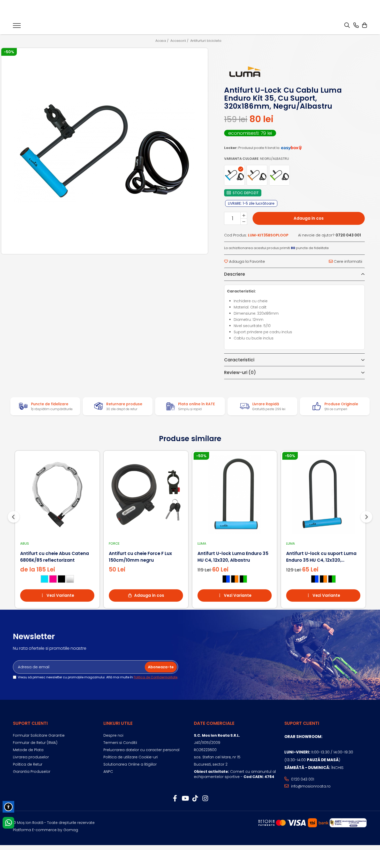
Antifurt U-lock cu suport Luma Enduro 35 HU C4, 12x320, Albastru (321, 556)
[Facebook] (174, 798)
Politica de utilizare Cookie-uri (130, 757)
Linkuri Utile (118, 723)
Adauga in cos (309, 218)
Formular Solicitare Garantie (39, 735)
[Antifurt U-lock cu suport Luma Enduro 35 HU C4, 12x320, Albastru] (323, 495)
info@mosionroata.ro (310, 786)
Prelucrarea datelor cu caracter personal (141, 749)
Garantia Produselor (31, 771)
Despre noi (113, 735)
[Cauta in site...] (347, 25)
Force (114, 543)
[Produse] (17, 27)
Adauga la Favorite (246, 261)
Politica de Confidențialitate (155, 677)
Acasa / (162, 40)
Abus (24, 543)
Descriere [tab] (234, 274)
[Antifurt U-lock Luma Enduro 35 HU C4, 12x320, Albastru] (234, 495)
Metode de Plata (28, 749)
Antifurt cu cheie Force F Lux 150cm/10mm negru (140, 556)
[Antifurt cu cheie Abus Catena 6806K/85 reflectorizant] (57, 495)
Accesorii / (179, 40)
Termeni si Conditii (120, 742)
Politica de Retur (27, 764)
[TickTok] (195, 798)
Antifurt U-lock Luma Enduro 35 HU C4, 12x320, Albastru (232, 556)
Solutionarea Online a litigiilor (130, 764)
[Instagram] (205, 798)
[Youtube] (184, 798)
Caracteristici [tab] (239, 360)
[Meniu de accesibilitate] (8, 807)
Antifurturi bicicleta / (207, 40)
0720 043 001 (302, 779)
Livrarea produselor (31, 757)
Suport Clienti (30, 723)
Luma (201, 543)
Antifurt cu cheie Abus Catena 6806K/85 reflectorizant (54, 556)
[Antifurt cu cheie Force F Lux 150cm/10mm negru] (146, 495)
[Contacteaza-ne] (356, 25)
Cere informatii (347, 261)
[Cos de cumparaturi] (364, 25)
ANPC (108, 771)
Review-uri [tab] (240, 372)
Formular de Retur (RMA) (35, 742)
